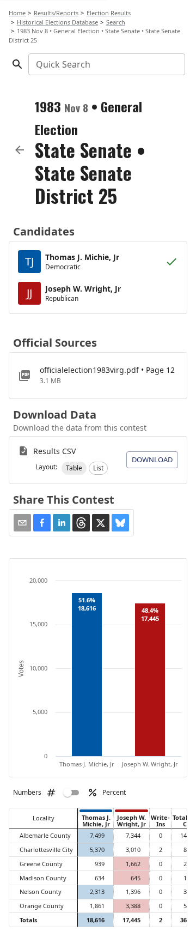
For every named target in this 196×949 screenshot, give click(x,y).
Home (17, 13)
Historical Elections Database (57, 22)
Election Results (109, 13)
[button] (74, 468)
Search (115, 22)
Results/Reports (56, 13)
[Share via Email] (22, 522)
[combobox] (106, 64)
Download (152, 459)
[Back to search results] (19, 150)
